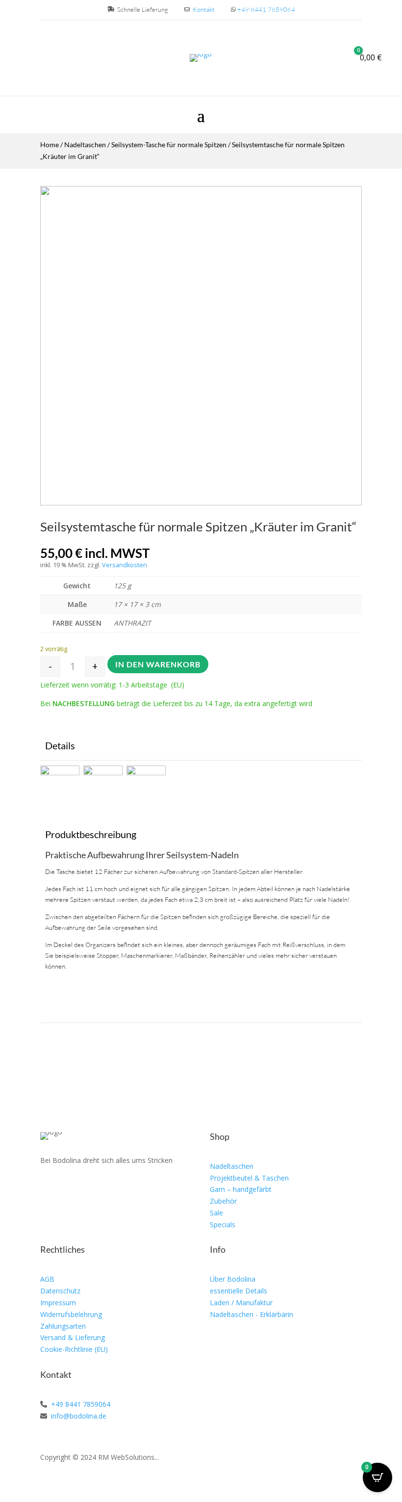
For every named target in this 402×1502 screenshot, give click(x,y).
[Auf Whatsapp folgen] (93, 1189)
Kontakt (204, 9)
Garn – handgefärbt (241, 1189)
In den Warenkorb (158, 664)
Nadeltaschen (85, 144)
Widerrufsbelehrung (71, 1314)
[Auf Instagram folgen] (70, 1189)
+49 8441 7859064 (266, 9)
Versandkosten (124, 565)
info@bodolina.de (77, 1416)
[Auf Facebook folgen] (48, 1189)
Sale (216, 1212)
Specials (222, 1224)
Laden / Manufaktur (241, 1302)
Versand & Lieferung (72, 1337)
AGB (47, 1279)
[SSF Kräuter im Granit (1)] (201, 502)
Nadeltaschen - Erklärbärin (251, 1314)
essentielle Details (238, 1290)
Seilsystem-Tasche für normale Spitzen (168, 144)
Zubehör (223, 1201)
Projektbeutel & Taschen (249, 1178)
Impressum (58, 1302)
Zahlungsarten (63, 1326)
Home (49, 144)
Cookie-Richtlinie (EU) (74, 1349)
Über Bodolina (232, 1279)
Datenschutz (60, 1290)
